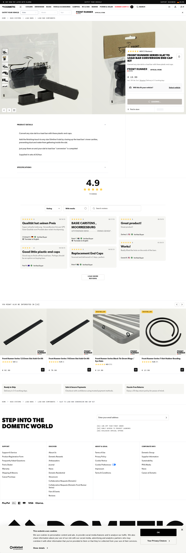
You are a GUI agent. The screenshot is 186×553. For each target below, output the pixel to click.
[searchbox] (117, 208)
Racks (48, 7)
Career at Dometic (157, 473)
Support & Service (9, 452)
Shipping (142, 80)
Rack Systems (15, 18)
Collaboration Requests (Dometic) (62, 481)
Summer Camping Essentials (127, 7)
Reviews (52, 495)
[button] (133, 109)
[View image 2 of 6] (5, 58)
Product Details (25, 125)
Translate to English (32, 239)
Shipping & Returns (10, 473)
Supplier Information (150, 456)
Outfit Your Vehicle (93, 2)
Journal (51, 465)
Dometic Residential (65, 473)
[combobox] (29, 13)
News (59, 469)
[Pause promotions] (3, 2)
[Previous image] (46, 67)
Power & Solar (106, 7)
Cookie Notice (101, 461)
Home (4, 18)
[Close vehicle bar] (182, 12)
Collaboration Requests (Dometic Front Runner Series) (67, 486)
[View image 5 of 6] (5, 80)
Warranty (5, 469)
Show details (39, 548)
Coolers (29, 7)
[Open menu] (20, 7)
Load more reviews (93, 277)
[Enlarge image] (14, 110)
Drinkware (39, 7)
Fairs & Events (54, 491)
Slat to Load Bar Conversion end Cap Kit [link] (77, 402)
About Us (52, 452)
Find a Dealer (7, 465)
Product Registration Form (12, 456)
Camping (76, 7)
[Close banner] (182, 530)
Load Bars (29, 18)
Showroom (53, 477)
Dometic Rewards (56, 456)
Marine (95, 7)
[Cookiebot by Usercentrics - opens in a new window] (16, 548)
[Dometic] (8, 7)
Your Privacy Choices (157, 541)
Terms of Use (100, 452)
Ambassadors (54, 461)
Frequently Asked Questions (13, 461)
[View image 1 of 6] (5, 51)
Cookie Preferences (103, 465)
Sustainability (147, 461)
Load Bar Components (46, 18)
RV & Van (86, 7)
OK (158, 532)
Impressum (99, 469)
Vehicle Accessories (61, 7)
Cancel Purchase (8, 477)
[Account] (175, 7)
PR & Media (154, 464)
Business (171, 2)
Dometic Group (156, 452)
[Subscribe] (166, 417)
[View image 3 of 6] (5, 66)
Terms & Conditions (103, 473)
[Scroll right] (131, 6)
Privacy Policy (100, 456)
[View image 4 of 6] (5, 73)
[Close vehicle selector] (169, 7)
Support (164, 2)
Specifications (24, 167)
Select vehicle (174, 88)
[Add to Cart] (43, 369)
